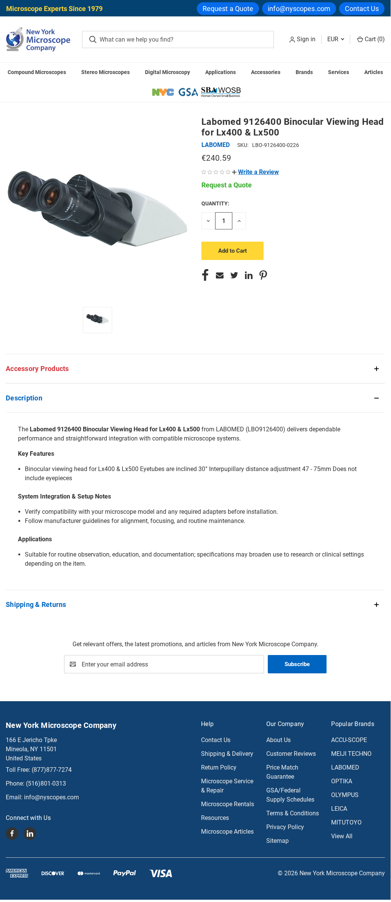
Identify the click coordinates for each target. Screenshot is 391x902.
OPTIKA (341, 781)
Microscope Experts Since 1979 (54, 9)
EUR (333, 39)
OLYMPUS (345, 795)
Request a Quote (228, 9)
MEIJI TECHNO (351, 753)
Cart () (374, 39)
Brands (304, 72)
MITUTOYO (346, 822)
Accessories (265, 72)
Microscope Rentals (227, 804)
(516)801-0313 (46, 783)
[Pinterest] (263, 275)
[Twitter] (234, 275)
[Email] (220, 275)
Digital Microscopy (167, 72)
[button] (255, 172)
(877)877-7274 (52, 769)
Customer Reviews (291, 753)
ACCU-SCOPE (349, 740)
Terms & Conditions (292, 813)
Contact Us (362, 9)
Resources (215, 817)
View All (341, 836)
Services (338, 72)
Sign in (306, 39)
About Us (278, 740)
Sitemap (277, 840)
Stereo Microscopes (105, 72)
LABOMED (345, 767)
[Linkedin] (249, 275)
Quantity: (215, 203)
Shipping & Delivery (227, 753)
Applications (220, 72)
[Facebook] (205, 275)
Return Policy (219, 767)
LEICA (339, 808)
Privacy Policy (285, 827)
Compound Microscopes (37, 72)
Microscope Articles (227, 831)
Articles (373, 72)
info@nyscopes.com (299, 9)
